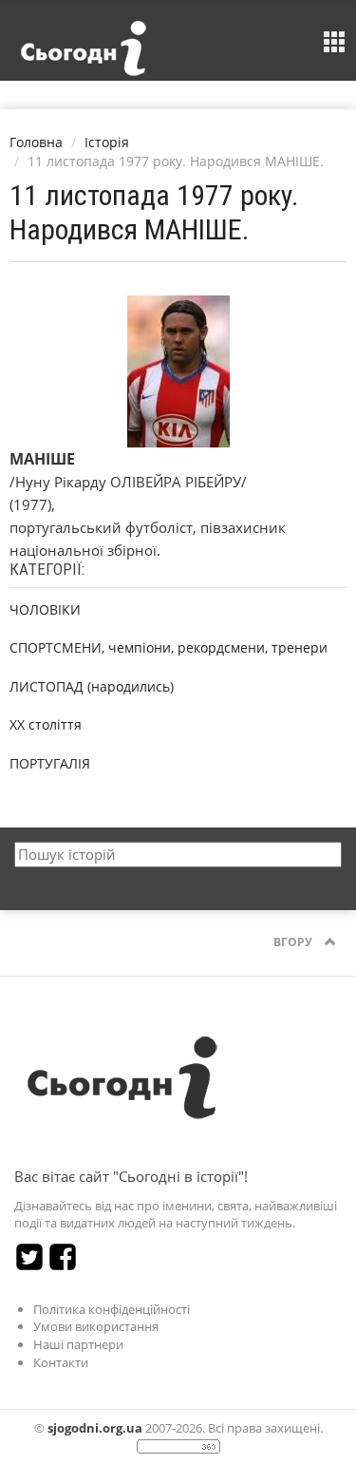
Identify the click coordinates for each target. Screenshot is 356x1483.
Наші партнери (78, 1344)
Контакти (60, 1362)
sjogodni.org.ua (94, 1427)
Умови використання (96, 1326)
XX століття (45, 724)
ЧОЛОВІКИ (45, 609)
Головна (36, 142)
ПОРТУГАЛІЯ (49, 763)
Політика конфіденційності (111, 1309)
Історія (106, 142)
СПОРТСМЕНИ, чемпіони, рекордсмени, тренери (168, 647)
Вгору (294, 942)
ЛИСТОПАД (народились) (91, 686)
